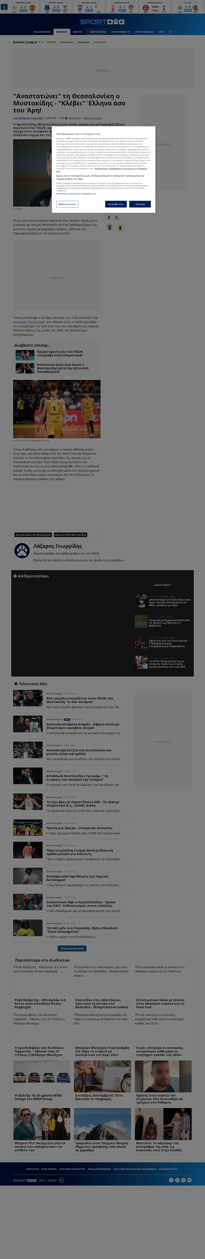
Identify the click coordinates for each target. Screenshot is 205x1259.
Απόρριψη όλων (116, 204)
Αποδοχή (140, 204)
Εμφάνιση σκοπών (67, 204)
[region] (104, 169)
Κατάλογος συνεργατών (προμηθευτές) (76, 193)
